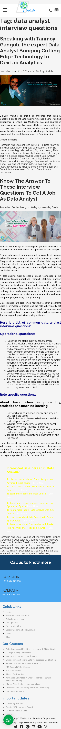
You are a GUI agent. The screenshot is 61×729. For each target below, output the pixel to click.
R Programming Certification (19, 653)
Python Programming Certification (21, 656)
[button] (8, 720)
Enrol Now (38, 482)
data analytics (25, 155)
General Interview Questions (15, 158)
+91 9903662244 (12, 594)
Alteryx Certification (15, 674)
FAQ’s (8, 633)
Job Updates (11, 622)
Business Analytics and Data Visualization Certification (31, 660)
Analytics (16, 537)
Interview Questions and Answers (30, 542)
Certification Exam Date (16, 711)
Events (9, 714)
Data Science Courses (26, 539)
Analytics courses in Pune (25, 145)
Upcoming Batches (14, 703)
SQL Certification (13, 670)
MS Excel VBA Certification (18, 667)
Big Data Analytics (49, 145)
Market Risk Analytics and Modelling (23, 684)
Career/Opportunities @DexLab (20, 630)
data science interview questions (40, 166)
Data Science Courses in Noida (36, 550)
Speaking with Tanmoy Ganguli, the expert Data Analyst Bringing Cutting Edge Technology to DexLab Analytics (30, 51)
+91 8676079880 (12, 581)
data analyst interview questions (17, 545)
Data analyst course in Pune (22, 164)
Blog (8, 637)
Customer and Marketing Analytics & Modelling (27, 687)
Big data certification (11, 147)
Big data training (43, 150)
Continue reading (8, 139)
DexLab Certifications (15, 626)
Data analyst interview (33, 153)
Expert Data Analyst (44, 155)
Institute (36, 158)
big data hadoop (24, 150)
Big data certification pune (37, 147)
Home (9, 612)
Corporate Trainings (15, 691)
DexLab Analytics (35, 455)
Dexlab (49, 71)
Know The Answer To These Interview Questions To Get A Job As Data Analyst (27, 190)
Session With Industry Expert (19, 707)
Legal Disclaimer (26, 722)
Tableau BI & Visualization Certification (23, 663)
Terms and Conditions (47, 722)
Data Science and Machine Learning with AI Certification (31, 649)
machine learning (40, 553)
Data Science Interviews (13, 169)
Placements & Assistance (17, 615)
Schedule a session (15, 619)
